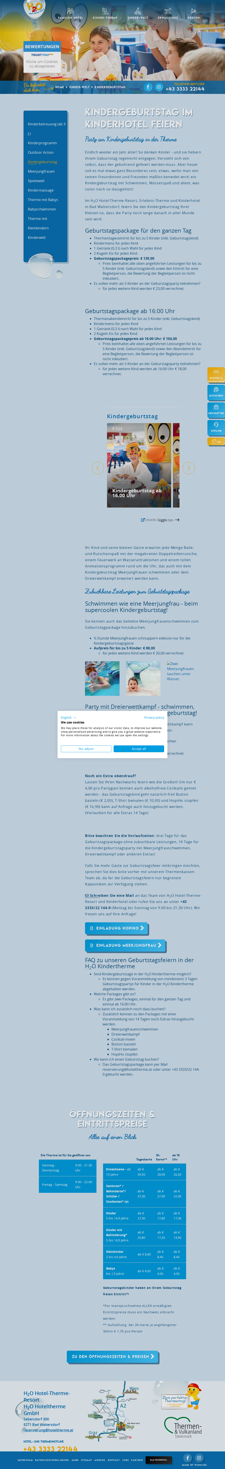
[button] (68, 717)
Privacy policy (154, 718)
